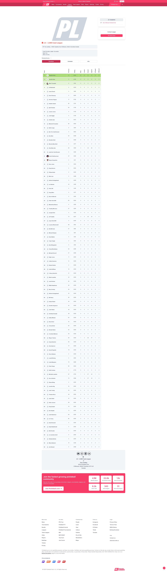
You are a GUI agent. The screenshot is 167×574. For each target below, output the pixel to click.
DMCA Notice (113, 527)
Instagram (95, 522)
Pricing (101, 4)
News (53, 4)
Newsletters (79, 537)
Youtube (95, 532)
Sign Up (122, 1)
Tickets (97, 4)
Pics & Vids (78, 535)
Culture (78, 530)
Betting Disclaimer (114, 530)
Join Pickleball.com (52, 488)
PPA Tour (61, 522)
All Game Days (111, 35)
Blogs (77, 540)
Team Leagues (76, 4)
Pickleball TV (62, 524)
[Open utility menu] (164, 568)
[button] (47, 4)
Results (64, 4)
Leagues (70, 4)
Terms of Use (113, 524)
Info (88, 61)
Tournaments (59, 4)
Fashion (78, 532)
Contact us (112, 538)
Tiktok (94, 530)
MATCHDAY (62, 535)
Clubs (82, 4)
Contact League (111, 32)
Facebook (95, 524)
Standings (51, 61)
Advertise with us (114, 540)
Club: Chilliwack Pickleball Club (109, 22)
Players (87, 4)
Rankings (92, 4)
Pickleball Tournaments (65, 530)
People (77, 522)
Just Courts (62, 540)
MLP (60, 532)
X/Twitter (95, 527)
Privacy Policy (113, 522)
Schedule (70, 61)
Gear (77, 527)
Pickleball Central (63, 527)
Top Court (61, 537)
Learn (77, 524)
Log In (117, 1)
